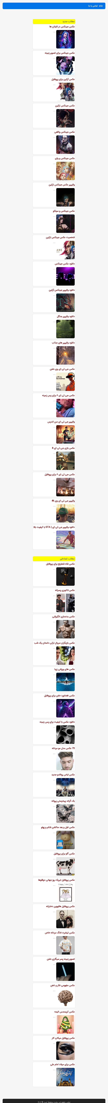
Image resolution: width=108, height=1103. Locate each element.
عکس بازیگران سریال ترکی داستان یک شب (54, 643)
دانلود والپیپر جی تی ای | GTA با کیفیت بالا (54, 527)
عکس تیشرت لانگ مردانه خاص (60, 933)
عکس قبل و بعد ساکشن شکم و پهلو (58, 827)
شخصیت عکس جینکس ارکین (60, 237)
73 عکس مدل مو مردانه (63, 748)
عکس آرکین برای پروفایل (63, 79)
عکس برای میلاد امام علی (62, 1064)
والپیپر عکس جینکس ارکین (62, 185)
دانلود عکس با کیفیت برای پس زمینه (57, 722)
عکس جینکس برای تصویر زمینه (60, 53)
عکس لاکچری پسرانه (65, 590)
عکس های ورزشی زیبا (64, 669)
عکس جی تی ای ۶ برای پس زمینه (58, 395)
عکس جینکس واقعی (64, 132)
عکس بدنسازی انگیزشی (63, 616)
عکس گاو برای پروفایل (64, 854)
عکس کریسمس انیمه (64, 1012)
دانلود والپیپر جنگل (66, 316)
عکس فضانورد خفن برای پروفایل (59, 695)
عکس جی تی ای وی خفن (62, 369)
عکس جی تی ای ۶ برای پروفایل (60, 474)
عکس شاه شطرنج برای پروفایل (60, 564)
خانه (101, 6)
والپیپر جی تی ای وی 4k (63, 501)
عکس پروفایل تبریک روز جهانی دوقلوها (56, 880)
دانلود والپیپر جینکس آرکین (62, 290)
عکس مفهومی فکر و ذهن (62, 985)
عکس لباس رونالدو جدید (63, 774)
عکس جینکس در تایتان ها (62, 26)
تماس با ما (93, 6)
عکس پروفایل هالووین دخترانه (60, 906)
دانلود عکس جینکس (65, 264)
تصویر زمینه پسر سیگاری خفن (61, 959)
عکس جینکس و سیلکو (64, 211)
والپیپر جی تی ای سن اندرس (61, 422)
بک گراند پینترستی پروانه (63, 801)
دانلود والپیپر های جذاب (63, 343)
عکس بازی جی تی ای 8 (63, 448)
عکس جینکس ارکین (65, 105)
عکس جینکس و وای (65, 158)
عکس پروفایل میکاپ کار (63, 1038)
